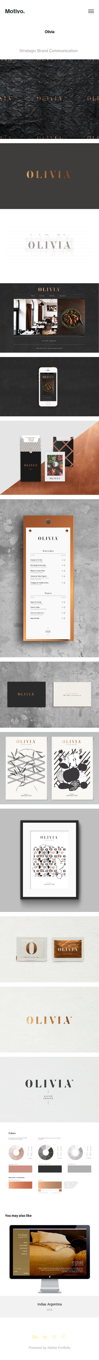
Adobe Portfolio (58, 1347)
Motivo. (15, 11)
